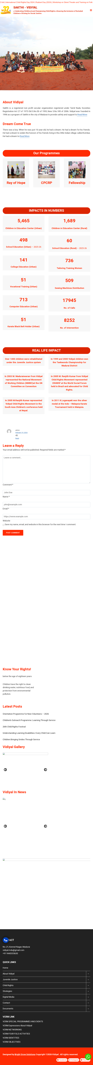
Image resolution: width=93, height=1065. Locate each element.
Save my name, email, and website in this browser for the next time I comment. (40, 524)
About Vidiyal (8, 973)
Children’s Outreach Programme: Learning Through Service (29, 720)
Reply (17, 438)
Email (6, 508)
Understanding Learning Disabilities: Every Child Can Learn (29, 733)
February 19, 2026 (21, 432)
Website (6, 520)
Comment (8, 484)
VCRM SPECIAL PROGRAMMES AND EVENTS (23, 1021)
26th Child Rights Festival (14, 726)
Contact (6, 1002)
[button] (3, 53)
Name (6, 496)
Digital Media (8, 997)
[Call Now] (6, 940)
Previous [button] (5, 769)
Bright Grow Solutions (25, 1054)
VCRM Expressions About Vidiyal (17, 1025)
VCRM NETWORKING (12, 1029)
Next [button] (45, 769)
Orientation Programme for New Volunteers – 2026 (26, 714)
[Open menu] (91, 10)
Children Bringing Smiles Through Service (21, 739)
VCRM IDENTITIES (11, 1037)
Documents (8, 1008)
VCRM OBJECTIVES (11, 1041)
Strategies (7, 991)
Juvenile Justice (10, 979)
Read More (82, 114)
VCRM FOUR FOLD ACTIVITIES (16, 1033)
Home (5, 967)
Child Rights (8, 985)
